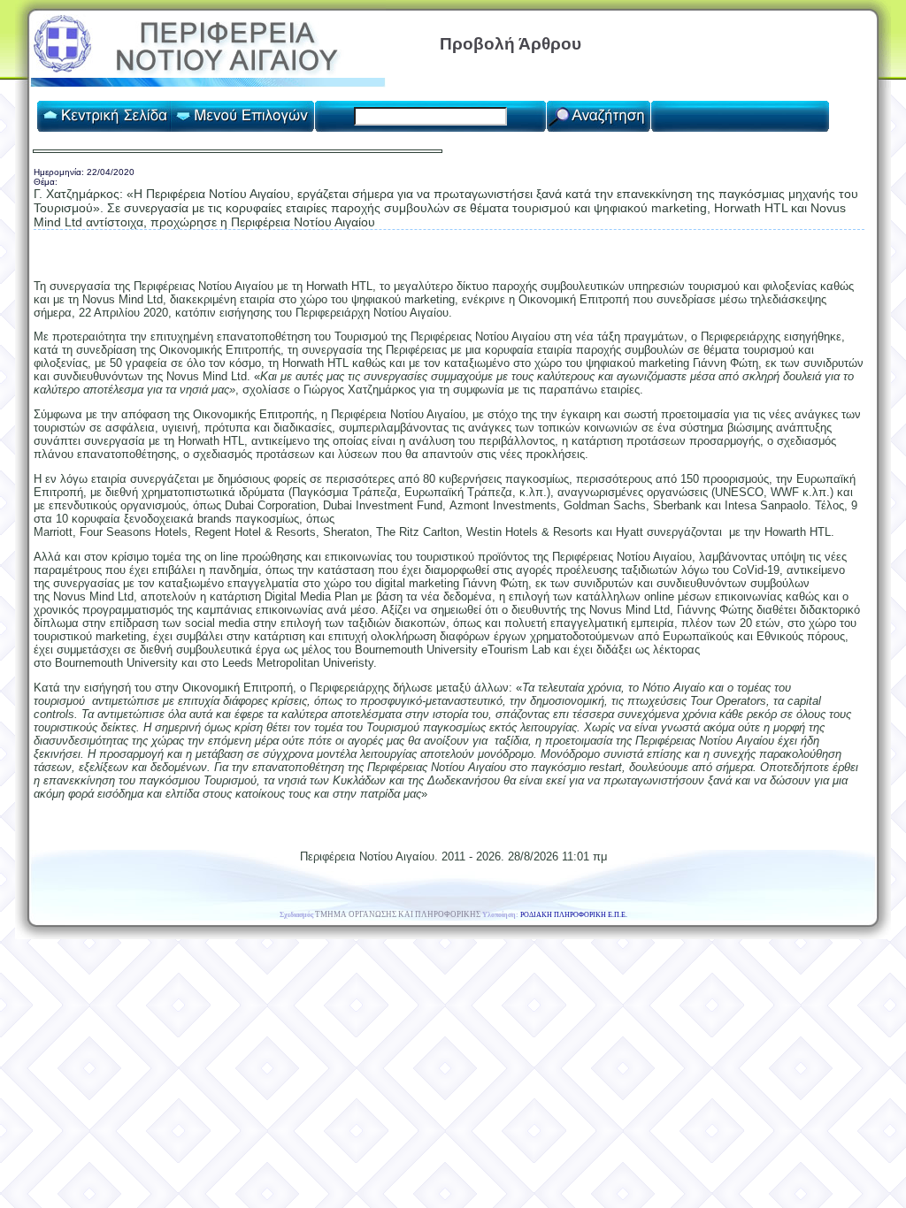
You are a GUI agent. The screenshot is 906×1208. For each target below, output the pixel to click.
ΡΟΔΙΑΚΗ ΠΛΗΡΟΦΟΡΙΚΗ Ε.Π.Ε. (573, 915)
